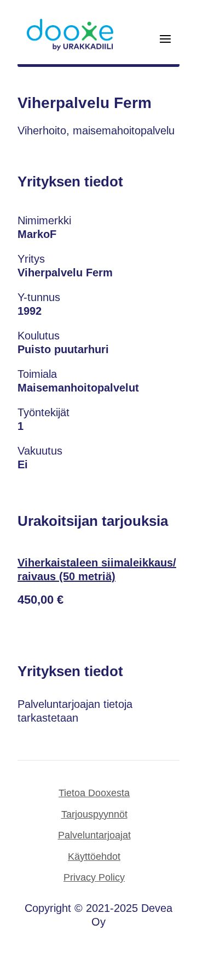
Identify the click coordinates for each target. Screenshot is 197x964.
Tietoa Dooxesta (94, 792)
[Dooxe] (70, 48)
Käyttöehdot (94, 856)
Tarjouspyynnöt (94, 814)
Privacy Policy (94, 877)
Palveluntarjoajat (94, 835)
